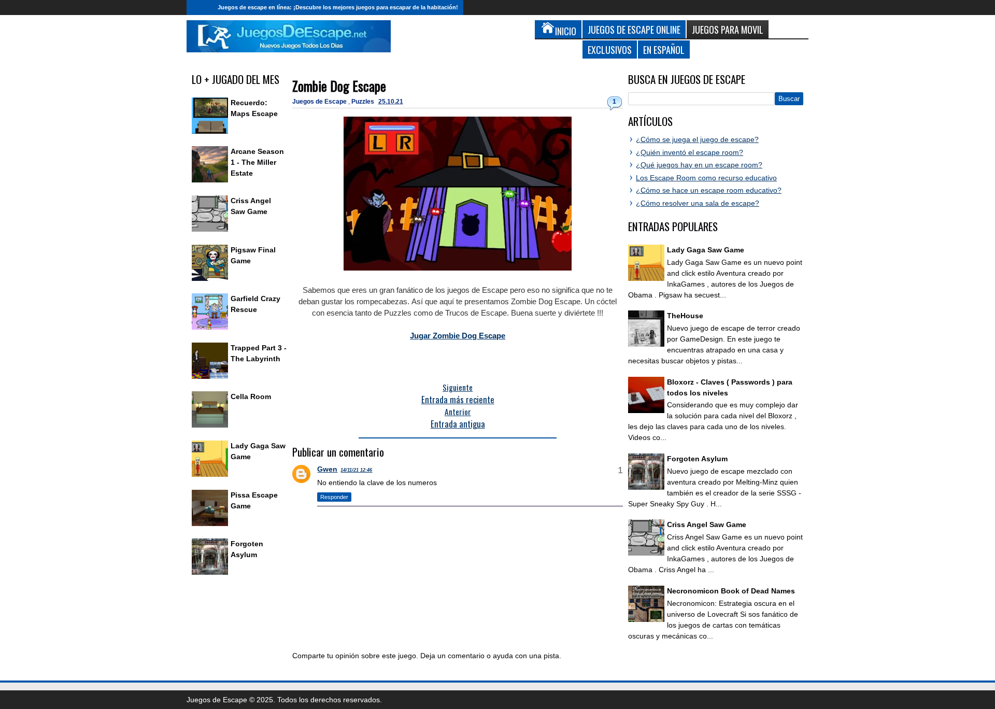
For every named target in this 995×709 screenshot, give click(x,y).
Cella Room (251, 396)
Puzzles (363, 101)
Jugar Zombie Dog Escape (457, 335)
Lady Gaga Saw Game (705, 250)
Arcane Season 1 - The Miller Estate (257, 162)
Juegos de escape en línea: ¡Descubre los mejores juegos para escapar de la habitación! (338, 7)
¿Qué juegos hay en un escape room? (699, 165)
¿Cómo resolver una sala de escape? (697, 203)
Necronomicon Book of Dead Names (731, 591)
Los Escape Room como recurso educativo (706, 178)
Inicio (199, 7)
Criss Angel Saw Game (706, 524)
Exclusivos (610, 49)
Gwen (327, 469)
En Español (664, 49)
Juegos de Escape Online (634, 29)
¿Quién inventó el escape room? (689, 152)
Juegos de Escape (320, 101)
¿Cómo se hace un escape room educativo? (708, 190)
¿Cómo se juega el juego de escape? (697, 139)
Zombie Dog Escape (339, 85)
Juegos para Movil (727, 29)
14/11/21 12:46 (356, 470)
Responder (334, 497)
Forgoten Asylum (697, 459)
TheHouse (685, 315)
